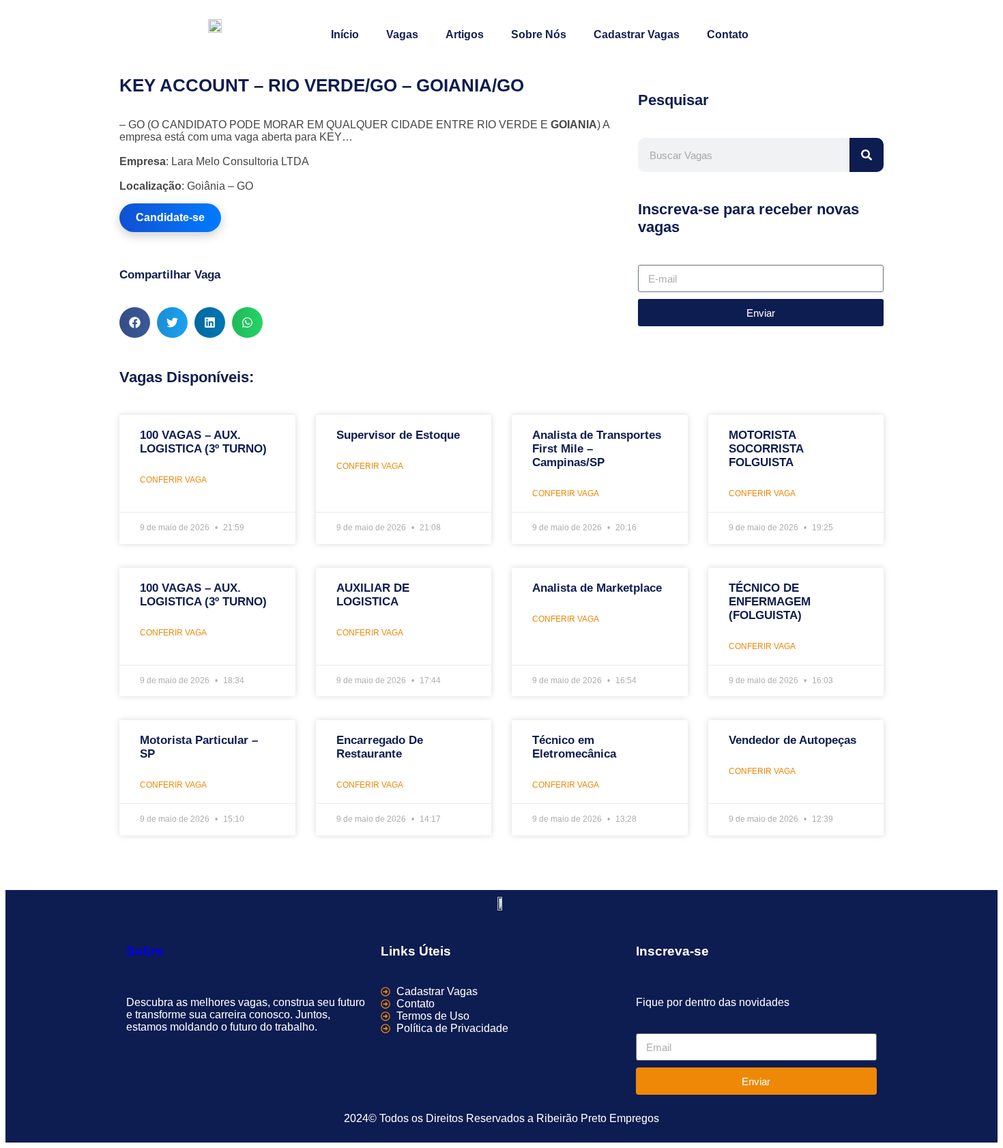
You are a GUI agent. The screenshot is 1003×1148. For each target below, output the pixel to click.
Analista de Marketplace (597, 588)
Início (345, 34)
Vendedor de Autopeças (792, 740)
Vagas (402, 34)
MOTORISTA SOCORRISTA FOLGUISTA (766, 449)
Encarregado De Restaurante (379, 747)
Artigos (465, 34)
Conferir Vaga (173, 480)
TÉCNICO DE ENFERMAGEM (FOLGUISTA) (770, 602)
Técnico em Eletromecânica (574, 747)
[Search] (866, 155)
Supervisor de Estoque (398, 435)
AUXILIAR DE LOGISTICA (372, 595)
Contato (727, 34)
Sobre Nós (538, 34)
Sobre (145, 951)
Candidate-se (170, 217)
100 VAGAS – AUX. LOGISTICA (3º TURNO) (203, 442)
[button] (134, 322)
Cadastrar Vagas (637, 34)
